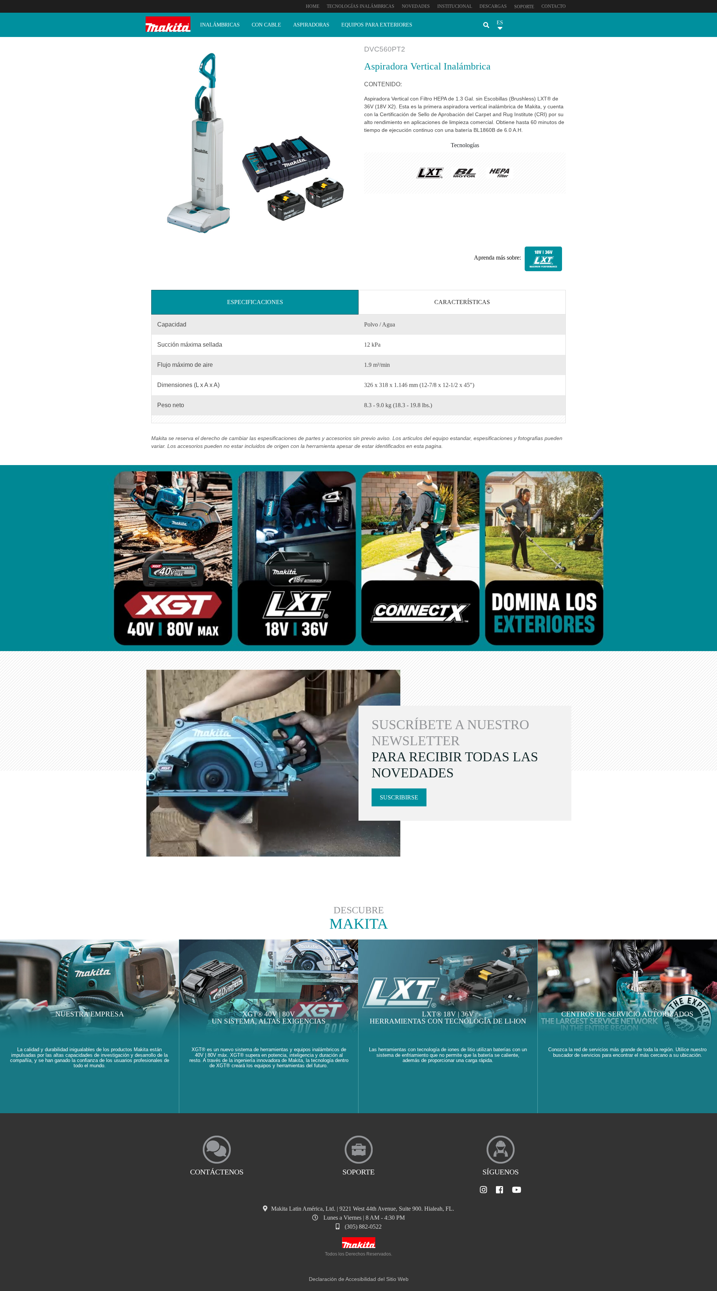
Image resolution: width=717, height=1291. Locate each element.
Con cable (266, 25)
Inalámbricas (220, 25)
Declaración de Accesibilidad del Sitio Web (359, 1279)
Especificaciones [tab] (255, 302)
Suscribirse (399, 797)
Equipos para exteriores (376, 25)
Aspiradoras (311, 25)
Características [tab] (462, 302)
